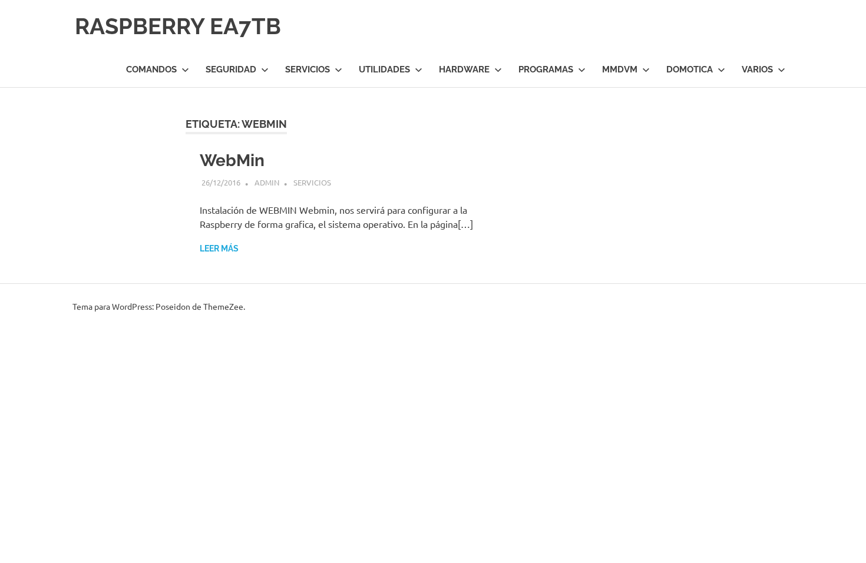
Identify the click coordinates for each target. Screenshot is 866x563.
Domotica (689, 69)
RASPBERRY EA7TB (178, 26)
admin (266, 182)
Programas (545, 69)
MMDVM (619, 69)
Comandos (151, 69)
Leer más (219, 248)
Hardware (464, 69)
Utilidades (384, 69)
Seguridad (231, 69)
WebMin (232, 160)
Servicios (307, 69)
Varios (757, 69)
